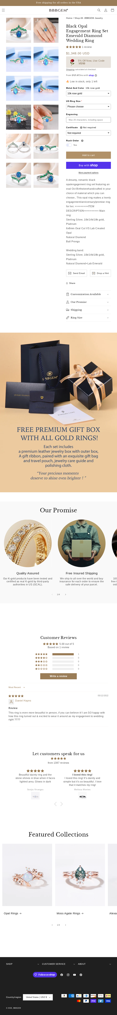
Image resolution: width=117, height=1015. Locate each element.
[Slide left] (51, 594)
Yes (75, 145)
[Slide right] (65, 594)
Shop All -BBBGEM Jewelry (88, 18)
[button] (3, 10)
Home (69, 18)
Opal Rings (11, 913)
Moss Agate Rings (68, 913)
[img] (16, 696)
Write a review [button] (58, 676)
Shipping (70, 69)
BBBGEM (17, 1008)
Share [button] (72, 283)
